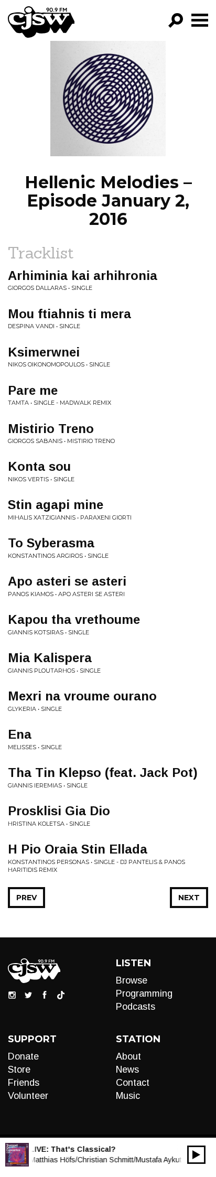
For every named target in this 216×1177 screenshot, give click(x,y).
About (128, 1056)
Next (189, 897)
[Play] (196, 1155)
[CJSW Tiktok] (61, 994)
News (127, 1069)
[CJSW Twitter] (28, 994)
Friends (23, 1082)
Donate (23, 1056)
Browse (131, 980)
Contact (132, 1082)
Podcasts (135, 1006)
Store (19, 1069)
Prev (26, 897)
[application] (196, 1155)
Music (128, 1095)
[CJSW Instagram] (12, 994)
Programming (144, 993)
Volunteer (28, 1095)
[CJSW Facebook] (44, 994)
